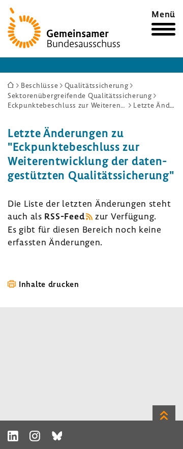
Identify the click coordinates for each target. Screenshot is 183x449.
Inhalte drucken (49, 284)
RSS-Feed (64, 216)
